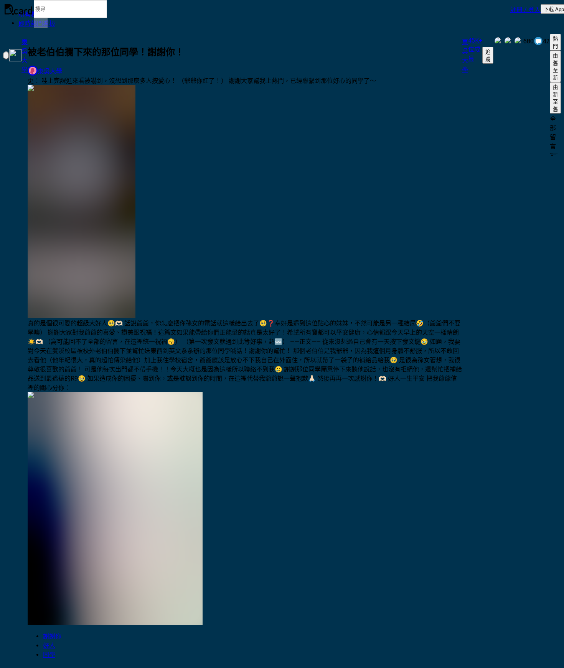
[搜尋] (41, 23)
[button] (525, 9)
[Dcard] (18, 9)
